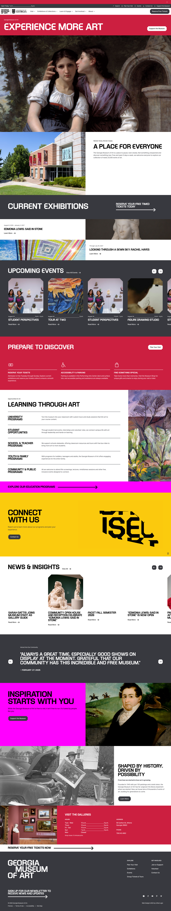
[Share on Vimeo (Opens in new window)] (161, 896)
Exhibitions (131, 869)
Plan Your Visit (132, 865)
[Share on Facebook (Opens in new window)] (148, 896)
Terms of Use (19, 906)
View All (66, 569)
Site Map (39, 906)
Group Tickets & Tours (135, 877)
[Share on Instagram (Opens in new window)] (144, 896)
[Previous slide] (154, 271)
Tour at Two (57, 320)
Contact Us (155, 873)
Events (129, 873)
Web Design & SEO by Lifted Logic (152, 903)
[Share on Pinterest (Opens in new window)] (157, 896)
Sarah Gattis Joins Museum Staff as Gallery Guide (21, 615)
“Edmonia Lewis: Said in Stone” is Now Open (143, 614)
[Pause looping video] (168, 553)
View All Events (71, 273)
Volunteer (155, 869)
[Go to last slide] (10, 661)
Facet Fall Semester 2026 (102, 614)
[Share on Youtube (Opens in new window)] (152, 896)
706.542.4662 (121, 833)
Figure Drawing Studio (143, 320)
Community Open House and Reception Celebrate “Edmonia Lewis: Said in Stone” (65, 616)
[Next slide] (160, 271)
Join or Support (157, 865)
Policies (10, 906)
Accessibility (30, 906)
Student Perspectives (23, 320)
